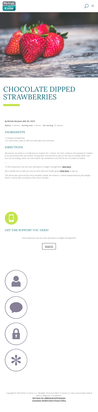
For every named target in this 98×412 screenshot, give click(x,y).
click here (66, 167)
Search (49, 246)
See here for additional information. (49, 398)
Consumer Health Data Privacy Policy (49, 400)
